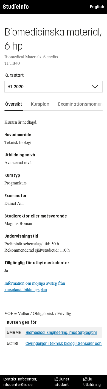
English (97, 6)
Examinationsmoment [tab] (81, 104)
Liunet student (62, 382)
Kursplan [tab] (40, 104)
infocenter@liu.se (18, 384)
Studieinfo (16, 6)
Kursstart (14, 75)
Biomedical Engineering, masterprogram (61, 332)
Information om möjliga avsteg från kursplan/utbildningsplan (34, 286)
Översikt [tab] (13, 104)
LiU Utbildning (92, 382)
